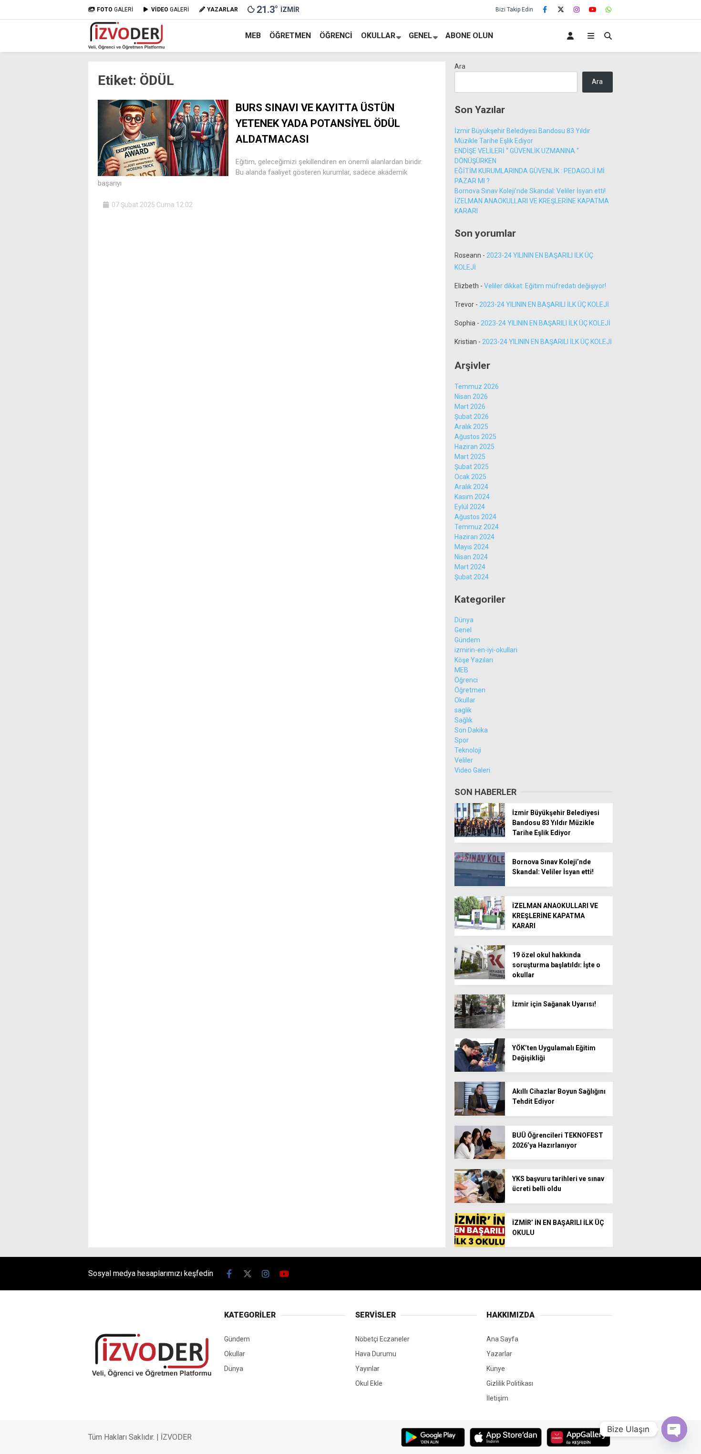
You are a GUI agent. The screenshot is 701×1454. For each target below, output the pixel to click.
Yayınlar (367, 1368)
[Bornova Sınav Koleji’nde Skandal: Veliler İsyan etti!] (479, 884)
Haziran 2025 (474, 446)
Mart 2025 (469, 456)
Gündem (467, 640)
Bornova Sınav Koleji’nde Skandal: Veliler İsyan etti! (530, 191)
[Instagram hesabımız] (577, 9)
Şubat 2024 (471, 577)
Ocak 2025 (470, 477)
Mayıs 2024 (471, 547)
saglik (463, 710)
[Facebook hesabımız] (545, 9)
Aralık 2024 (471, 487)
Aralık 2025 (471, 426)
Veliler (463, 760)
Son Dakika (471, 730)
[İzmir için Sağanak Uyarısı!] (479, 1026)
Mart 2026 (469, 406)
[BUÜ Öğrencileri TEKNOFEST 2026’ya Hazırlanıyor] (479, 1157)
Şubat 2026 (471, 416)
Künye (495, 1368)
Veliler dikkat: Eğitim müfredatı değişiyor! (545, 286)
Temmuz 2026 (476, 386)
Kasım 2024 (472, 497)
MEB (253, 35)
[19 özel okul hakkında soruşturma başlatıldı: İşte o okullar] (479, 977)
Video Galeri (472, 770)
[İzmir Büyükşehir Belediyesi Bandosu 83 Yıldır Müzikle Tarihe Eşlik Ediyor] (479, 834)
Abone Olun (469, 35)
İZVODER (176, 1437)
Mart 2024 (469, 567)
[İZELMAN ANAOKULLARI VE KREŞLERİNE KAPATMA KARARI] (479, 927)
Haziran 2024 (474, 537)
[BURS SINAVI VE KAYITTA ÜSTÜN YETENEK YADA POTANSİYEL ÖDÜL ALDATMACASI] (163, 174)
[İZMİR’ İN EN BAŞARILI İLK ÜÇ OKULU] (479, 1244)
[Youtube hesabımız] (592, 9)
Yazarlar (499, 1354)
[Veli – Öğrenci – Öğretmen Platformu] (126, 47)
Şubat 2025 (471, 467)
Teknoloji (467, 750)
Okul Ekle (368, 1383)
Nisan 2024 (471, 557)
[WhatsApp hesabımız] (609, 9)
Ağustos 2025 (475, 436)
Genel (420, 35)
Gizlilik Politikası (509, 1383)
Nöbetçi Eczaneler (382, 1339)
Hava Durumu (375, 1354)
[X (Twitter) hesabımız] (561, 9)
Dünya (464, 620)
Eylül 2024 (469, 507)
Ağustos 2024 (475, 517)
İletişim (497, 1398)
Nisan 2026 (471, 396)
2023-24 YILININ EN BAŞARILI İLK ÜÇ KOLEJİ (544, 304)
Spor (461, 740)
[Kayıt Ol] (572, 36)
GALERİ (115, 9)
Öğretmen (290, 35)
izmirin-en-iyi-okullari (485, 650)
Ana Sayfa (502, 1339)
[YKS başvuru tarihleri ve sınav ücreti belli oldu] (479, 1200)
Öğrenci (336, 35)
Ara (459, 66)
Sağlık (463, 720)
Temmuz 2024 (476, 527)
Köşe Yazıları (473, 660)
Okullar (378, 35)
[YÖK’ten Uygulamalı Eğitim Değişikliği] (479, 1069)
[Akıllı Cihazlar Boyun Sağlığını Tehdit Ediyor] (479, 1113)
